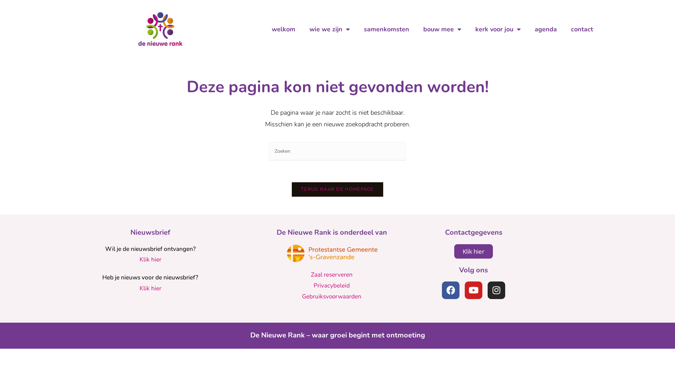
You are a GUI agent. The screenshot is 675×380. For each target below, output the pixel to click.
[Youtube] (473, 290)
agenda (546, 29)
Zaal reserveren (332, 275)
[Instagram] (496, 290)
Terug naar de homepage (337, 189)
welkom (283, 29)
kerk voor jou (494, 29)
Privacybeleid (332, 285)
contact (582, 29)
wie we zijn (325, 29)
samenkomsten (386, 29)
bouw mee (438, 29)
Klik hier (150, 259)
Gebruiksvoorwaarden (331, 296)
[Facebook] (450, 290)
